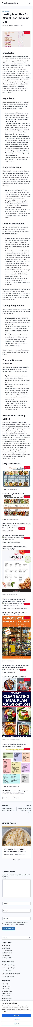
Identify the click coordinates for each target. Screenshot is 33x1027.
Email (5, 911)
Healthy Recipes (7, 953)
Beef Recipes (6, 945)
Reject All (16, 1023)
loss (10, 797)
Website (5, 918)
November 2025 (7, 993)
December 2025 (7, 991)
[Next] (28, 842)
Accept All (16, 1015)
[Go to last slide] (4, 842)
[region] (16, 1014)
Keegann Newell (8, 25)
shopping (16, 797)
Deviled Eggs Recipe (8, 976)
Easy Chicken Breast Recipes (11, 973)
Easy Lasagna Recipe (8, 968)
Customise (16, 1019)
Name (5, 903)
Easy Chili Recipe (7, 971)
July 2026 (5, 984)
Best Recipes (5, 11)
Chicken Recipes (7, 950)
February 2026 (6, 986)
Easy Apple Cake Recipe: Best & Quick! (8, 808)
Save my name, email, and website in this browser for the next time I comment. (15, 923)
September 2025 (7, 998)
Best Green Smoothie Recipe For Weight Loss (24, 809)
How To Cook (6, 955)
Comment (6, 878)
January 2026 (6, 988)
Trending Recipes (7, 957)
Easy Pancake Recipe (8, 965)
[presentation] (16, 836)
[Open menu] (29, 3)
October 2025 (6, 996)
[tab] (13, 859)
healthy (5, 797)
